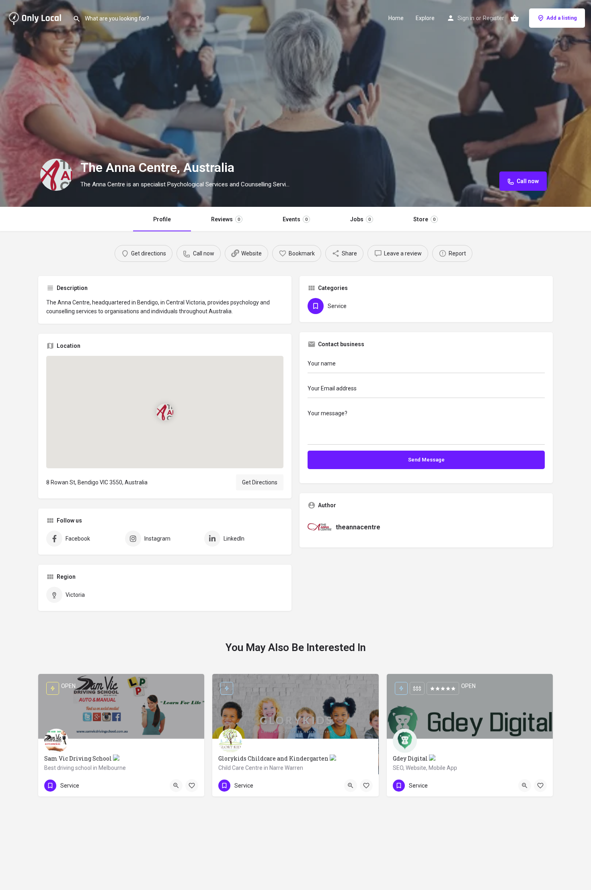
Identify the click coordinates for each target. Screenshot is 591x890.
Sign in (466, 18)
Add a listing (561, 18)
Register (493, 18)
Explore (425, 18)
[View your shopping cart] (514, 18)
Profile (162, 219)
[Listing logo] (56, 175)
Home (396, 18)
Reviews (225, 219)
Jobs (360, 219)
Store (424, 219)
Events (295, 219)
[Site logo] (36, 17)
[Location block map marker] (164, 411)
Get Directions (259, 482)
